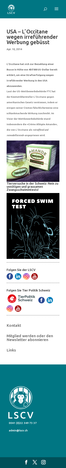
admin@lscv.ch (18, 430)
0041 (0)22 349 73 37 (22, 422)
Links (11, 350)
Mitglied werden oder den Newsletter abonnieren (30, 338)
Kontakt (14, 325)
